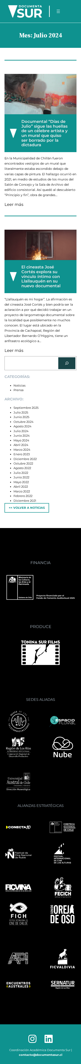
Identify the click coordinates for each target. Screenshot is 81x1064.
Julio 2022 (21, 473)
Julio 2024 (21, 431)
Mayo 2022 (21, 482)
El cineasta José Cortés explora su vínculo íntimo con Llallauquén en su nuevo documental (41, 276)
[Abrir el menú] (58, 11)
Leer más (13, 205)
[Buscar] (66, 363)
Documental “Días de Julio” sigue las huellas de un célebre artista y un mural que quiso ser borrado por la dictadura (44, 133)
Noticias (19, 385)
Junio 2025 (21, 417)
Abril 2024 (21, 445)
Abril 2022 (21, 486)
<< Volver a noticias (27, 507)
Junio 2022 (21, 477)
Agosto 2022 (22, 468)
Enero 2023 (22, 454)
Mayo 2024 (21, 440)
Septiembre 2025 (26, 407)
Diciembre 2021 (25, 500)
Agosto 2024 (23, 426)
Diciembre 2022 (25, 459)
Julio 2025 (21, 412)
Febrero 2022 (23, 496)
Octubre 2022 (23, 463)
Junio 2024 (22, 435)
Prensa (19, 390)
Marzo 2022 (22, 491)
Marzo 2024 (22, 449)
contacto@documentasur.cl (40, 1055)
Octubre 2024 (24, 422)
